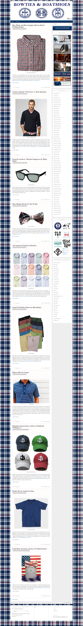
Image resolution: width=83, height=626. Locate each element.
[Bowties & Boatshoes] (41, 20)
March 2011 (56, 204)
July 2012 (55, 175)
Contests (20, 429)
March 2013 (56, 160)
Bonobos (41, 293)
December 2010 (56, 210)
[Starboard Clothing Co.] (58, 229)
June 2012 (55, 177)
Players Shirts (16, 414)
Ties (54, 316)
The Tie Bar (18, 234)
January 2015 (56, 119)
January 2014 (56, 141)
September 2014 (56, 126)
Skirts (55, 309)
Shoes (55, 303)
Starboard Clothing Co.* (43, 477)
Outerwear (55, 298)
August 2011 (56, 195)
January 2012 (56, 186)
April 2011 (56, 203)
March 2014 (56, 138)
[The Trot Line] (67, 247)
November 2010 (56, 212)
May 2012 (55, 178)
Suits (54, 310)
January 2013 (56, 164)
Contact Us (17, 21)
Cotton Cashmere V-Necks (25, 146)
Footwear (55, 281)
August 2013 (56, 151)
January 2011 (56, 208)
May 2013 (55, 156)
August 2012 (56, 173)
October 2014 (56, 125)
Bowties (20, 205)
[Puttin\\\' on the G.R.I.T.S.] (58, 247)
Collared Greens (45, 587)
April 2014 (56, 136)
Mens (55, 292)
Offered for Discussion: (58, 296)
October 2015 (56, 102)
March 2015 (56, 115)
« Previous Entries (14, 599)
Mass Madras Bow (46, 232)
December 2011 (56, 188)
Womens (55, 320)
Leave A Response (45, 87)
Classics (55, 272)
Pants (55, 299)
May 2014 (55, 134)
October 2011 (56, 191)
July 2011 (55, 197)
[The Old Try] (58, 238)
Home (55, 286)
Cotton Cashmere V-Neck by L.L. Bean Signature (29, 92)
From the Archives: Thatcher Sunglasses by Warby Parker (29, 160)
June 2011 (55, 199)
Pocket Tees (18, 537)
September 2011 (56, 193)
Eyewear (20, 162)
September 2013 (56, 149)
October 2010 (56, 214)
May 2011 (55, 201)
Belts (55, 266)
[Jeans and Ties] (66, 250)
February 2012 (56, 184)
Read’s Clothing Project (35, 80)
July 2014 (55, 130)
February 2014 (56, 139)
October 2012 (56, 169)
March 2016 (56, 97)
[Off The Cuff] (65, 248)
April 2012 (56, 180)
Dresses (55, 275)
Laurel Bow (36, 587)
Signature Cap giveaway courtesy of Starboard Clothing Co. (28, 427)
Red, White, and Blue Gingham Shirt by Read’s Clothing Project (28, 26)
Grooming (55, 283)
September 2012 (56, 171)
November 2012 (56, 167)
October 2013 (56, 147)
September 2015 (56, 104)
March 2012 (56, 182)
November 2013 (56, 145)
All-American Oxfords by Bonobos (24, 245)
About (12, 21)
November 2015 (56, 100)
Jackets (55, 288)
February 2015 (56, 117)
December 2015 (56, 99)
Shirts (20, 28)
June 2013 (55, 154)
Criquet (41, 413)
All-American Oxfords (25, 296)
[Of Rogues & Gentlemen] (67, 254)
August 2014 (56, 128)
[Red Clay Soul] (67, 229)
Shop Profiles (56, 305)
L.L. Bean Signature (39, 146)
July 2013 (55, 152)
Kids (54, 290)
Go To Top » (68, 602)
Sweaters (20, 93)
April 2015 (56, 113)
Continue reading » (15, 82)
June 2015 (55, 110)
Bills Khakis (39, 361)
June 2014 (55, 132)
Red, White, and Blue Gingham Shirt (20, 80)
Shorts (20, 309)
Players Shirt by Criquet (20, 372)
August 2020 (56, 93)
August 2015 (56, 106)
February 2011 (56, 206)
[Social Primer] (58, 255)
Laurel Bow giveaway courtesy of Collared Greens (29, 549)
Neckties (55, 294)
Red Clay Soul (29, 355)
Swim (55, 314)
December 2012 (56, 165)
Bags (54, 264)
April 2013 (56, 158)
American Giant (28, 537)
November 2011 (56, 190)
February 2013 (56, 162)
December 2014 (56, 121)
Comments (17, 87)
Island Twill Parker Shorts (28, 361)
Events (55, 277)
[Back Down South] (67, 238)
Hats (23, 429)
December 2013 (56, 143)
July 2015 (55, 108)
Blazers (55, 268)
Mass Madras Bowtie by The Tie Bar (25, 204)
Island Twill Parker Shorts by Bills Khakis (26, 307)
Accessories (56, 262)
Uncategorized (56, 318)
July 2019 (55, 95)
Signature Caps (32, 477)
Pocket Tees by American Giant (23, 491)
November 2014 (56, 123)
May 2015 (55, 112)
